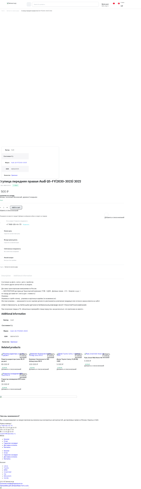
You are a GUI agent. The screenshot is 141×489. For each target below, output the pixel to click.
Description (6, 276)
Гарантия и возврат (11, 443)
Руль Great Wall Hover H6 (93, 358)
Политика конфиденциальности (11, 484)
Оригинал (14, 175)
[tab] (6, 276)
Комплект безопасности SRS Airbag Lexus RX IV (39, 360)
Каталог (6, 439)
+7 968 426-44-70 (6, 426)
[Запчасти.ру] (15, 4)
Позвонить (26, 224)
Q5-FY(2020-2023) (21, 162)
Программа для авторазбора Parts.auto (14, 486)
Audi (12, 162)
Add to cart (16, 207)
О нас (6, 441)
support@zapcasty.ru (8, 434)
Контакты (7, 447)
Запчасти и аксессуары (13, 11)
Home (3, 11)
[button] (106, 214)
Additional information (23, 276)
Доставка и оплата (10, 445)
